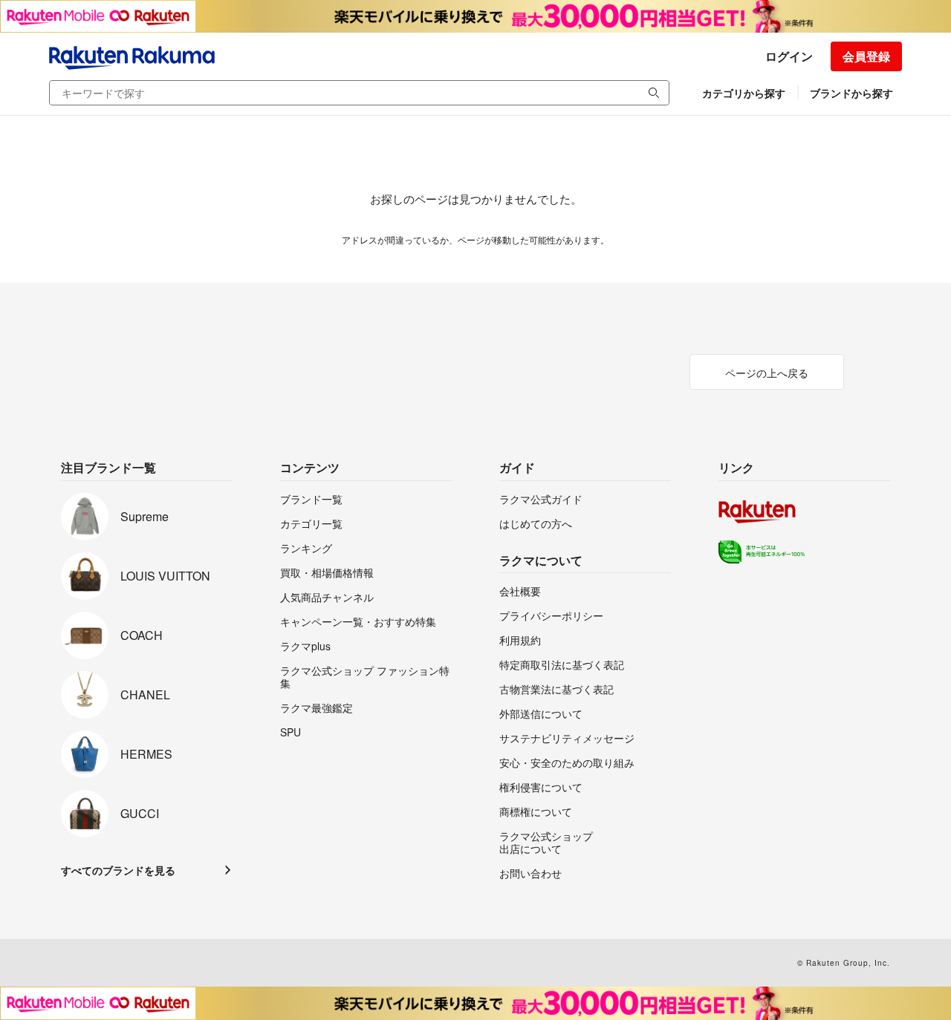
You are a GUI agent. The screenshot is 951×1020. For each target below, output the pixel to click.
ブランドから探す (851, 92)
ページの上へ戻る (766, 372)
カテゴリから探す (743, 92)
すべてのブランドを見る (118, 870)
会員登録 (866, 56)
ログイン (789, 56)
